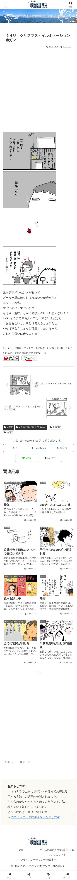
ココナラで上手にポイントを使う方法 (35, 817)
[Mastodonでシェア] (30, 870)
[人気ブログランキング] (11, 358)
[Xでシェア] (12, 870)
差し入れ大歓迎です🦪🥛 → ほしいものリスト (57, 852)
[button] (50, 458)
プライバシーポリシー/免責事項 (38, 859)
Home (20, 849)
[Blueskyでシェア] (47, 870)
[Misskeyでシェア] (64, 870)
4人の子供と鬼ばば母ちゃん (32, 427)
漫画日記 (56, 427)
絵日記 (10, 427)
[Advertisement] (38, 89)
